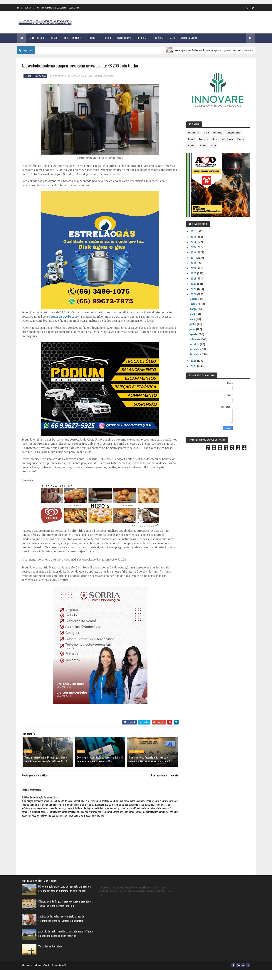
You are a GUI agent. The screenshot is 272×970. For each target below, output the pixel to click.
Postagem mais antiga (35, 775)
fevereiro (195, 304)
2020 (193, 273)
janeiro (193, 299)
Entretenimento (73, 38)
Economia (40, 75)
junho (193, 324)
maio (192, 319)
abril (192, 314)
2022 (193, 283)
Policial (143, 38)
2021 (193, 278)
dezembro (195, 354)
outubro (194, 344)
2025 (193, 360)
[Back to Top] (248, 965)
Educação (217, 132)
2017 (193, 257)
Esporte (93, 38)
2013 (193, 236)
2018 (193, 263)
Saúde (213, 145)
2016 (193, 252)
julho (192, 329)
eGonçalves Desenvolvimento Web (55, 965)
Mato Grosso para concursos (53, 7)
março (193, 309)
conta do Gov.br (61, 316)
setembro (195, 339)
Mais (172, 38)
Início (19, 7)
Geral (214, 138)
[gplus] (248, 8)
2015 (193, 247)
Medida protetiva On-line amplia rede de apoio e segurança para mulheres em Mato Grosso (196, 50)
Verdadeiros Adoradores (51, 946)
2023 (193, 289)
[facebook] (243, 8)
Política (159, 38)
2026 (193, 366)
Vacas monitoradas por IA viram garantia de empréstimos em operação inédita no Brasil (45, 759)
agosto (193, 334)
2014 (193, 242)
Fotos (107, 38)
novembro (195, 349)
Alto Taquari (37, 38)
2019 (193, 268)
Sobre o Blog (74, 7)
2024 (193, 294)
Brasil (54, 38)
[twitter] (253, 8)
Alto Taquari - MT (32, 7)
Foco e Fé (203, 138)
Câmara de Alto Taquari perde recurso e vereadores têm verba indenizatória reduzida (150, 759)
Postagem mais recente (164, 775)
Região (203, 145)
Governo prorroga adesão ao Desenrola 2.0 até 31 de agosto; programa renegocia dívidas (100, 759)
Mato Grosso (124, 38)
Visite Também (189, 38)
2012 (193, 231)
